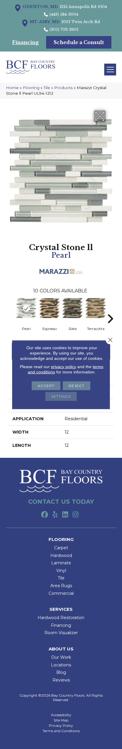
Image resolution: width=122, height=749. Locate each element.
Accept (46, 385)
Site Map (61, 720)
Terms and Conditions (61, 731)
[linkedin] (65, 515)
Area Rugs (61, 585)
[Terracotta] (95, 308)
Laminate (61, 563)
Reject (76, 385)
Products (63, 87)
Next (110, 310)
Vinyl (61, 570)
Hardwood (61, 555)
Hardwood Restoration (61, 617)
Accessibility (61, 715)
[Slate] (72, 308)
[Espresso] (49, 308)
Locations (61, 665)
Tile (47, 87)
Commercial (61, 593)
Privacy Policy (61, 725)
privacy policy (63, 366)
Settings (61, 396)
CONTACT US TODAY (61, 501)
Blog (61, 672)
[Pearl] (26, 308)
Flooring (31, 87)
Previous (11, 310)
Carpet (61, 547)
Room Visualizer (61, 632)
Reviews (61, 680)
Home (12, 87)
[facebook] (44, 515)
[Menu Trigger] (110, 69)
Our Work (61, 657)
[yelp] (55, 515)
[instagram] (75, 515)
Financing (61, 625)
